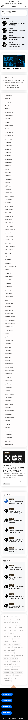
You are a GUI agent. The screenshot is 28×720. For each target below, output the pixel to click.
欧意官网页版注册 (9, 206)
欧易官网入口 (8, 360)
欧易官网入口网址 (9, 367)
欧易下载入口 (8, 273)
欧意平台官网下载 (9, 209)
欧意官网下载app (9, 176)
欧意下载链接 (8, 165)
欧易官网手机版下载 (9, 370)
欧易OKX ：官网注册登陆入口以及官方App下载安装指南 (16, 502)
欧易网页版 (7, 427)
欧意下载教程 (8, 155)
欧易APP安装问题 (9, 239)
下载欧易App (8, 108)
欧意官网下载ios (8, 179)
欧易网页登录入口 (9, 434)
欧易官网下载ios (8, 350)
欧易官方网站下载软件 (10, 327)
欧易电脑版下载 (8, 414)
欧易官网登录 (8, 384)
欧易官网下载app (9, 347)
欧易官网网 (7, 390)
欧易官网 (7, 333)
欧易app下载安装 (9, 222)
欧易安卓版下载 (6, 713)
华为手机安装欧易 (9, 115)
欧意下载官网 (8, 152)
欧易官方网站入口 (9, 330)
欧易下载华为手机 (9, 276)
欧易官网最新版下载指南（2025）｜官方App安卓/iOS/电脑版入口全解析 (14, 86)
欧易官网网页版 (8, 397)
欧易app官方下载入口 (10, 246)
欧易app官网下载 (9, 249)
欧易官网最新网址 (9, 373)
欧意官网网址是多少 (9, 196)
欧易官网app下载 (9, 340)
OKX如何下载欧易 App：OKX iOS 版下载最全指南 (15, 512)
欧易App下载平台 (9, 233)
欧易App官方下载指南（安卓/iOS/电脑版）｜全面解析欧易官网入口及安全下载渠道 (14, 81)
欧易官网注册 (8, 377)
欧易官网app (8, 337)
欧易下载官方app (9, 280)
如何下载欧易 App (9, 122)
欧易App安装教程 (9, 236)
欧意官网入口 (8, 182)
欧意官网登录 (8, 189)
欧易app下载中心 (9, 216)
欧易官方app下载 (9, 303)
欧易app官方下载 (9, 243)
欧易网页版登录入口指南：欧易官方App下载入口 (16, 550)
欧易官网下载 (8, 343)
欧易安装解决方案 (9, 296)
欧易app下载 (8, 212)
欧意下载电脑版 (8, 159)
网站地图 (21, 718)
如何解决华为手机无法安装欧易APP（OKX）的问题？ (16, 531)
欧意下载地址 (8, 142)
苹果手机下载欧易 (9, 444)
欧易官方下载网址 (9, 310)
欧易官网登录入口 (9, 387)
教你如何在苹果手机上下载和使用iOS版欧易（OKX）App (16, 541)
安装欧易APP (8, 129)
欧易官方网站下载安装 (10, 320)
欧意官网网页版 (8, 199)
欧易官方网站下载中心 (10, 316)
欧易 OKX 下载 (14, 1)
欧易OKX (7, 256)
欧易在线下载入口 (9, 293)
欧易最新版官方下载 (9, 410)
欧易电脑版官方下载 (9, 417)
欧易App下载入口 (9, 219)
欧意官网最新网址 (9, 186)
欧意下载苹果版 (8, 162)
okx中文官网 (8, 102)
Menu (13, 6)
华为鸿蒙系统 (8, 118)
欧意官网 (7, 169)
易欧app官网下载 (9, 135)
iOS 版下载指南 (8, 95)
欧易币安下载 (8, 407)
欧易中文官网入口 (9, 286)
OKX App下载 (8, 98)
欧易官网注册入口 (9, 380)
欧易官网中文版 (8, 353)
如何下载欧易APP (9, 125)
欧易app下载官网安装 (10, 229)
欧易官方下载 (8, 306)
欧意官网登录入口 (9, 192)
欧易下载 (11, 21)
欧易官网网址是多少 (9, 394)
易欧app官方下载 (9, 132)
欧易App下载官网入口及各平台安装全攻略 (16, 521)
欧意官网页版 (8, 202)
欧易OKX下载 (8, 259)
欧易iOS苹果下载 (7, 700)
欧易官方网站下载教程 (10, 323)
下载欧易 (7, 105)
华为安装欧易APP (9, 112)
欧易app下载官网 (9, 226)
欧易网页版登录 (8, 431)
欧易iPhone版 (8, 253)
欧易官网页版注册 (9, 404)
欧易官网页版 (8, 400)
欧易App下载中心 (9, 77)
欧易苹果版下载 (8, 437)
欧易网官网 (7, 424)
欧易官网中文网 (8, 357)
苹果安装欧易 (8, 441)
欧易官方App (8, 300)
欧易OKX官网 (8, 263)
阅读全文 (6, 484)
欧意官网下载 (8, 172)
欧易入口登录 (8, 290)
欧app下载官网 (8, 139)
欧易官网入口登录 (9, 363)
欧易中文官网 (8, 283)
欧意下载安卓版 (8, 145)
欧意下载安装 (8, 149)
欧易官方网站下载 (9, 313)
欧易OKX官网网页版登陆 (10, 266)
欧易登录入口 (8, 420)
